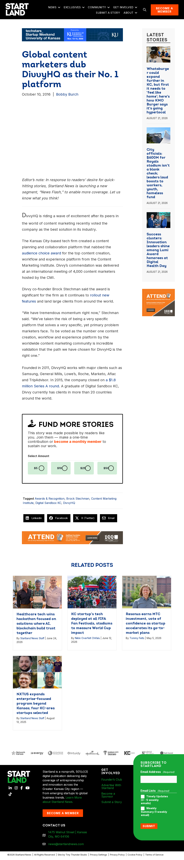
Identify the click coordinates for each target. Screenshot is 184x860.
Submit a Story (108, 12)
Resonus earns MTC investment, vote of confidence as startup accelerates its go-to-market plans (145, 623)
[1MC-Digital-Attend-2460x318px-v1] (72, 537)
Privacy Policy (117, 854)
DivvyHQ (69, 503)
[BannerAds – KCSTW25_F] (72, 34)
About (129, 12)
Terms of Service (154, 854)
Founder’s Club (111, 779)
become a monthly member (78, 441)
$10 (59, 468)
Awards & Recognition (50, 498)
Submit (149, 826)
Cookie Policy (135, 854)
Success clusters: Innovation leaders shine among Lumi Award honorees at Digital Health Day (158, 250)
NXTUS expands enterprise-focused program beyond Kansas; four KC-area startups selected (36, 704)
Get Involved (123, 7)
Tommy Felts (137, 638)
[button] (59, 7)
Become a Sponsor (108, 795)
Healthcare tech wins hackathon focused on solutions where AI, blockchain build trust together (36, 624)
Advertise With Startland (111, 786)
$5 (36, 468)
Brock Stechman (77, 498)
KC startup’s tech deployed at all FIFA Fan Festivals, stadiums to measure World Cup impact (91, 623)
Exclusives (72, 7)
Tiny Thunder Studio (76, 854)
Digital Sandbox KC (48, 503)
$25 (83, 468)
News (52, 7)
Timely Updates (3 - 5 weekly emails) (154, 800)
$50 (106, 468)
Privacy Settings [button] (98, 854)
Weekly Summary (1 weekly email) (154, 812)
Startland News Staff (32, 638)
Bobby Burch (67, 94)
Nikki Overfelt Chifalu (87, 638)
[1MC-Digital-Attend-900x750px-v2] (158, 291)
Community (97, 7)
